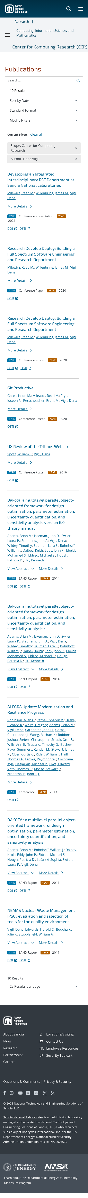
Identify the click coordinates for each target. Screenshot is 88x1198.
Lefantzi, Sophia (49, 859)
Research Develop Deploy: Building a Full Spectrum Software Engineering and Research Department (41, 254)
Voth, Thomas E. (19, 769)
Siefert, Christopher (34, 739)
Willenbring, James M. (52, 193)
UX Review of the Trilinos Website (38, 446)
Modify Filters (26, 120)
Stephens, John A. (34, 540)
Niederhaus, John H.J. (23, 774)
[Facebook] (5, 1093)
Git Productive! (21, 387)
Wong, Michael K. (43, 734)
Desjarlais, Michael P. (31, 764)
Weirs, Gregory (36, 725)
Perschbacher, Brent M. (41, 400)
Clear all (36, 134)
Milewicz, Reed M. (20, 193)
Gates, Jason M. (19, 395)
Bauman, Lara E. (46, 545)
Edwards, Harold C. (39, 929)
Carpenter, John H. (39, 730)
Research (22, 21)
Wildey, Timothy (19, 545)
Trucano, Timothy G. (43, 744)
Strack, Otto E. (62, 739)
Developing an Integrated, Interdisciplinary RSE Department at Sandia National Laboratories (40, 179)
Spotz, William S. (19, 454)
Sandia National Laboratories (23, 1117)
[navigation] (44, 986)
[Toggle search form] (68, 8)
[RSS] (54, 1093)
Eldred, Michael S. (41, 555)
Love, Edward (59, 764)
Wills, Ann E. (16, 744)
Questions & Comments (21, 1081)
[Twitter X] (46, 1093)
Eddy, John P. (54, 550)
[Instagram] (13, 1093)
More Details (18, 206)
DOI (10, 228)
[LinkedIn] (37, 1093)
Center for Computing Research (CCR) (49, 46)
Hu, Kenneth (34, 560)
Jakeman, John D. (47, 536)
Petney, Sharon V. (50, 720)
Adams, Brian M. (19, 536)
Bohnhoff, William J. (49, 850)
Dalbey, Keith (33, 550)
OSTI (22, 228)
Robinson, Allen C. (21, 720)
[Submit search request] (78, 80)
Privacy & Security (57, 1081)
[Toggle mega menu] (81, 8)
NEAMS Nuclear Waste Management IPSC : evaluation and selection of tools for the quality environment (41, 916)
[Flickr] (29, 1093)
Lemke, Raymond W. (40, 759)
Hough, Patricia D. (21, 859)
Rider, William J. (47, 754)
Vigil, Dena (69, 400)
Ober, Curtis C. (23, 754)
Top (76, 1193)
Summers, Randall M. (33, 749)
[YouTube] (21, 1093)
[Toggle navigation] (7, 34)
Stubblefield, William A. (36, 934)
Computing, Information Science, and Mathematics (45, 33)
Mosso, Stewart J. (47, 769)
